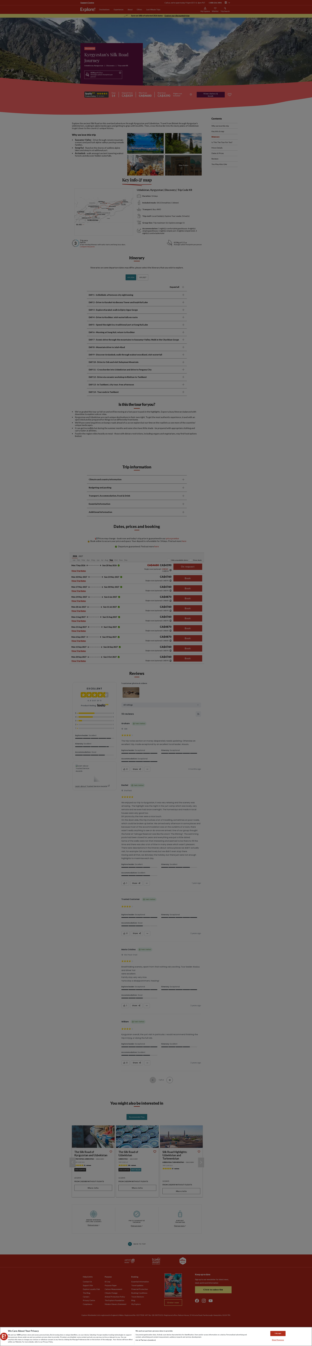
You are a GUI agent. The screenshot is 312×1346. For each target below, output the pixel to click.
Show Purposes (278, 1340)
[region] (156, 1336)
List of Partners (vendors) (146, 1340)
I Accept (278, 1333)
